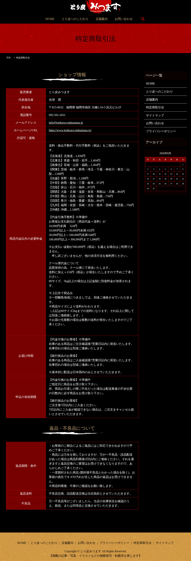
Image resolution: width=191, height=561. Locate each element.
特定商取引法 (155, 107)
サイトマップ (155, 115)
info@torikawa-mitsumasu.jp (66, 122)
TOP (8, 57)
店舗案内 (102, 18)
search (142, 19)
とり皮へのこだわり (75, 18)
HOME (50, 18)
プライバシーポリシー (161, 131)
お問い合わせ (124, 18)
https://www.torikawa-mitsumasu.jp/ (70, 130)
